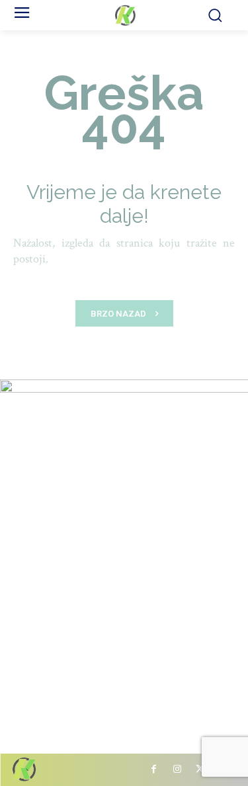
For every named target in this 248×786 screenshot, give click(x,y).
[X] (200, 769)
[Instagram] (176, 769)
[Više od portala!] (124, 15)
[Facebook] (153, 769)
